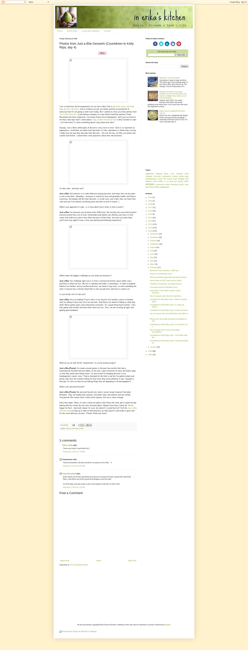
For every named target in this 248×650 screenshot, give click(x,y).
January (153, 347)
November (154, 237)
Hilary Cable (67, 445)
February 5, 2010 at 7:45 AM (74, 452)
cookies (175, 176)
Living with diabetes (90, 31)
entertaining (151, 179)
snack (181, 184)
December (154, 234)
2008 (150, 355)
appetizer (150, 173)
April (152, 261)
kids (187, 179)
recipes (150, 184)
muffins (160, 181)
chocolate (157, 176)
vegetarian (164, 187)
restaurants (160, 184)
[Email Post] (73, 425)
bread (166, 174)
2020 (150, 197)
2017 (150, 207)
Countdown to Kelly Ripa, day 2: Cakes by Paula (169, 310)
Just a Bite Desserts (67, 114)
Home (60, 31)
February (154, 267)
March (152, 264)
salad (167, 184)
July (152, 251)
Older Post (132, 561)
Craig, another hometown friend (105, 120)
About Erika (72, 31)
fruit (175, 179)
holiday (181, 179)
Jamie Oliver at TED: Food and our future (166, 281)
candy (172, 174)
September (154, 244)
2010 (150, 231)
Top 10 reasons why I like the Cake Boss (165, 296)
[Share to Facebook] (87, 425)
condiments (166, 176)
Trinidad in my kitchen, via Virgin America (166, 284)
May (152, 257)
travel (152, 187)
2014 (150, 218)
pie (175, 181)
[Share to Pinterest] (90, 425)
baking (68, 428)
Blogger (167, 625)
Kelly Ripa (74, 428)
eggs (187, 176)
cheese (149, 176)
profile (81, 428)
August (153, 247)
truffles (156, 187)
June (152, 254)
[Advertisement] (167, 146)
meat (155, 181)
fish (164, 179)
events (160, 179)
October (153, 241)
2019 (150, 201)
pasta (171, 181)
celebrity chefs (182, 174)
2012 (150, 224)
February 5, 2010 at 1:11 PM (74, 487)
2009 (150, 351)
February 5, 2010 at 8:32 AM (74, 466)
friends (170, 179)
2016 (150, 211)
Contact (107, 31)
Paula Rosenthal (69, 474)
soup (187, 184)
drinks (181, 176)
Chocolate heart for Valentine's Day (163, 287)
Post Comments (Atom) (79, 565)
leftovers (149, 181)
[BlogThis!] (82, 425)
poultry (180, 181)
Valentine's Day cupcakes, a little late (164, 271)
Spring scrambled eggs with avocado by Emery (168, 277)
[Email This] (79, 425)
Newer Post (64, 561)
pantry (166, 181)
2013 (150, 221)
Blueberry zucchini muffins (169, 78)
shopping (174, 184)
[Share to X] (85, 425)
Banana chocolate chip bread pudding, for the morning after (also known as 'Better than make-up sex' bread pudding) (173, 95)
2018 (150, 204)
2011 (150, 228)
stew (147, 187)
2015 (150, 214)
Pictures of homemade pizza (161, 274)
